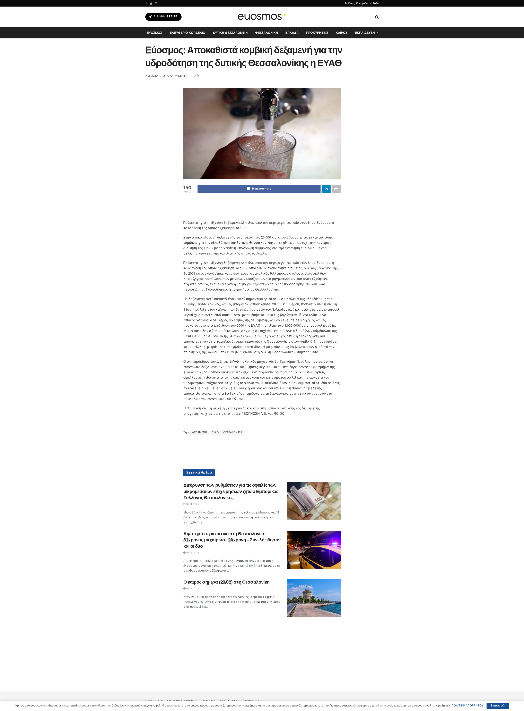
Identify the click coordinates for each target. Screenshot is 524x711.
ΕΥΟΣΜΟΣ (154, 32)
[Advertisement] (262, 209)
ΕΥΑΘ (215, 432)
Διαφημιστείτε (165, 17)
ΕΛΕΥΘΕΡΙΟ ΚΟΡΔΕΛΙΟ (187, 32)
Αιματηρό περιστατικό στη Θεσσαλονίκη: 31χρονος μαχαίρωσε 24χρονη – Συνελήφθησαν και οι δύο (232, 540)
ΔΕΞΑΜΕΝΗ (199, 432)
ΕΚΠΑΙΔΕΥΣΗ (365, 32)
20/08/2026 (192, 504)
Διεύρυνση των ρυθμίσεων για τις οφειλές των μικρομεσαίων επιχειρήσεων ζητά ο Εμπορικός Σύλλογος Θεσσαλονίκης (230, 491)
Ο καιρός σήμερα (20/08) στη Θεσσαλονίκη (226, 582)
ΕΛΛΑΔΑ (292, 32)
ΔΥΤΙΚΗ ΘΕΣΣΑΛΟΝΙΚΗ (230, 32)
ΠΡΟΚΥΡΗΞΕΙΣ (317, 32)
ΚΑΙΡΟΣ (341, 32)
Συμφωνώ (498, 706)
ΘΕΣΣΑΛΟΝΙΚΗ (266, 32)
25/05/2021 (151, 76)
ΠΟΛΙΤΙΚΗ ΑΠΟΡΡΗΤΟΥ (467, 705)
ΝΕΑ (186, 76)
